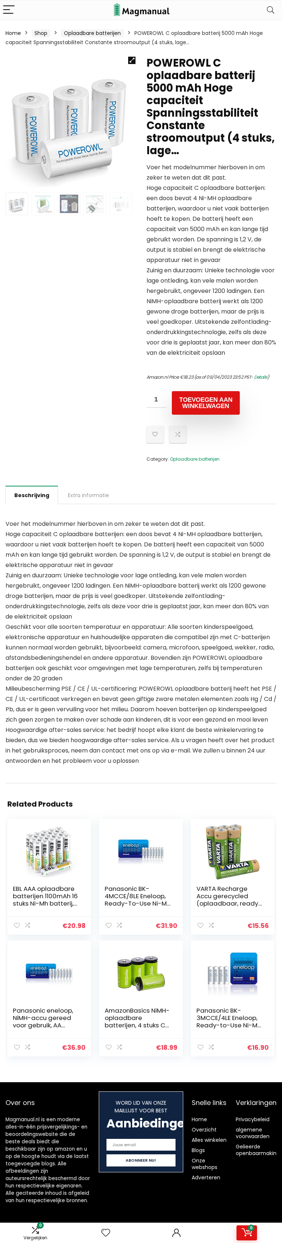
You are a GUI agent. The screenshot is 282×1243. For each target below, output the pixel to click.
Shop (41, 33)
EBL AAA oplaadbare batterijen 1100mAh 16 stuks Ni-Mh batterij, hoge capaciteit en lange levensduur (45, 903)
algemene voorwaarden (253, 1133)
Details (260, 377)
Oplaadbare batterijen (92, 33)
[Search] (270, 10)
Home (13, 33)
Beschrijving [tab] (31, 495)
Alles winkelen (209, 1140)
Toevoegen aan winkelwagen (205, 403)
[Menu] (9, 10)
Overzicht (204, 1129)
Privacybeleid (253, 1119)
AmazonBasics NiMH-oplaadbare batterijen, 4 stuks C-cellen (137, 1021)
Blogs (198, 1150)
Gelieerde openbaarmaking (258, 1150)
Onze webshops (204, 1164)
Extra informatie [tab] (88, 495)
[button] (131, 60)
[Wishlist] (105, 1232)
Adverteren (206, 1177)
